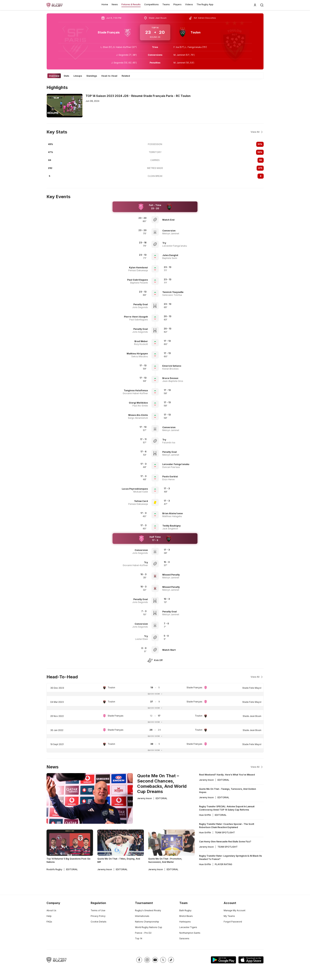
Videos (189, 4)
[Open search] (262, 5)
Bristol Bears (186, 916)
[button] (179, 219)
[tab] (54, 75)
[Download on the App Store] (251, 960)
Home (105, 4)
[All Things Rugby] (57, 960)
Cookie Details (98, 921)
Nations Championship (147, 921)
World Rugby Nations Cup (148, 927)
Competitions (151, 4)
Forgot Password (233, 921)
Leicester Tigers (188, 927)
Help (49, 916)
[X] (163, 960)
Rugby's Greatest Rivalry (148, 910)
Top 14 (138, 938)
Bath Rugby (185, 910)
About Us (51, 910)
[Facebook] (139, 960)
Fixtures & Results (131, 4)
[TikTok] (171, 960)
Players (177, 4)
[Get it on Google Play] (223, 960)
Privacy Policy (98, 916)
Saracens (184, 938)
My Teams (229, 916)
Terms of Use (98, 910)
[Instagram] (147, 960)
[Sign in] (255, 5)
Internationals (142, 916)
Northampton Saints (189, 932)
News (115, 4)
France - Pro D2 (143, 932)
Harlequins (185, 921)
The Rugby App (205, 4)
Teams (166, 4)
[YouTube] (155, 960)
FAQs (49, 921)
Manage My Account (234, 910)
